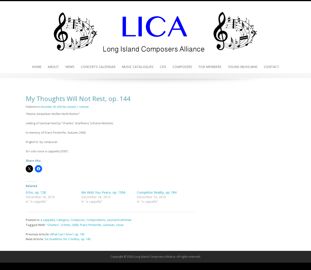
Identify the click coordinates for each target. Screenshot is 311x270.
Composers (182, 67)
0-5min (65, 225)
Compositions (96, 220)
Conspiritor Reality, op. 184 (156, 192)
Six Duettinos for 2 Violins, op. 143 (67, 239)
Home (36, 67)
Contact (271, 67)
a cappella (48, 220)
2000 (75, 225)
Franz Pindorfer (91, 225)
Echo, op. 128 (36, 192)
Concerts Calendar (98, 67)
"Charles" (53, 225)
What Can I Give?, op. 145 (67, 234)
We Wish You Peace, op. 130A (103, 192)
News (69, 67)
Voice (120, 225)
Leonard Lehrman (119, 220)
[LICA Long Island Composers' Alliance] (155, 30)
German (109, 225)
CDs (163, 67)
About (53, 67)
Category (62, 220)
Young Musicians (242, 67)
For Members (210, 67)
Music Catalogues (137, 67)
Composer (78, 220)
